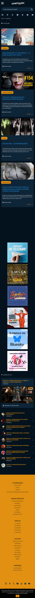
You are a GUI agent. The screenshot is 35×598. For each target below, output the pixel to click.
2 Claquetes (17, 525)
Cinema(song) (17, 545)
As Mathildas (17, 505)
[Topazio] (17, 295)
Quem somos (17, 485)
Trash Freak (17, 552)
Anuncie (17, 489)
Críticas (17, 521)
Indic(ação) (17, 512)
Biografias (17, 507)
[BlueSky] (17, 15)
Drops (17, 510)
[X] (12, 15)
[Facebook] (7, 15)
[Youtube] (32, 15)
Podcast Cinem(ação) (17, 501)
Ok (17, 596)
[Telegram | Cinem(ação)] (17, 252)
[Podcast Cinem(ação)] (17, 317)
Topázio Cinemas (17, 570)
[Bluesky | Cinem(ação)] (17, 339)
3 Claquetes (17, 528)
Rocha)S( (17, 550)
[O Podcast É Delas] (17, 360)
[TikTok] (22, 15)
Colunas (17, 539)
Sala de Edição (17, 568)
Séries (17, 559)
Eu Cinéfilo (18, 548)
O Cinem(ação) (17, 483)
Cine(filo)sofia (17, 554)
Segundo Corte (17, 514)
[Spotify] (27, 15)
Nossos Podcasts (17, 498)
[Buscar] (31, 9)
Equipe (17, 487)
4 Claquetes (17, 530)
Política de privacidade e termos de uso (17, 492)
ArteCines (17, 556)
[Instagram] (2, 15)
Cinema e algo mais (17, 541)
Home (2, 18)
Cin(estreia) (17, 543)
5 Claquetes (17, 532)
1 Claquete (18, 523)
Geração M (17, 503)
